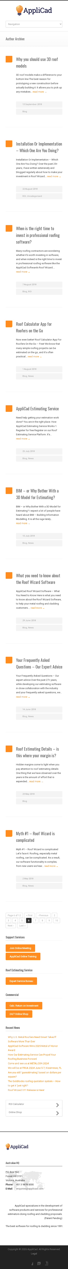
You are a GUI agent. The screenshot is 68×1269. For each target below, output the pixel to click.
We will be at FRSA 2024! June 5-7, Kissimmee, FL (35, 1067)
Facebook (29, 1261)
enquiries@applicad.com (29, 1188)
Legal (34, 1253)
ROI (24, 196)
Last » (22, 925)
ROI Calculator (16, 1104)
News (31, 376)
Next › (11, 925)
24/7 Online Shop (19, 1014)
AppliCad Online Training (23, 956)
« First (29, 915)
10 (56, 920)
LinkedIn (37, 1261)
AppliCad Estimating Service (37, 408)
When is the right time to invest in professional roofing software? (38, 235)
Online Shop (15, 1112)
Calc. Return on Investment (24, 1005)
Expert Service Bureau (21, 981)
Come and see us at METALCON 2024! (28, 1063)
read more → (40, 91)
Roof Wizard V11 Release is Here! (26, 1090)
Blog (24, 111)
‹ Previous (43, 915)
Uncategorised (34, 196)
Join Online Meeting (20, 948)
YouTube (44, 1261)
